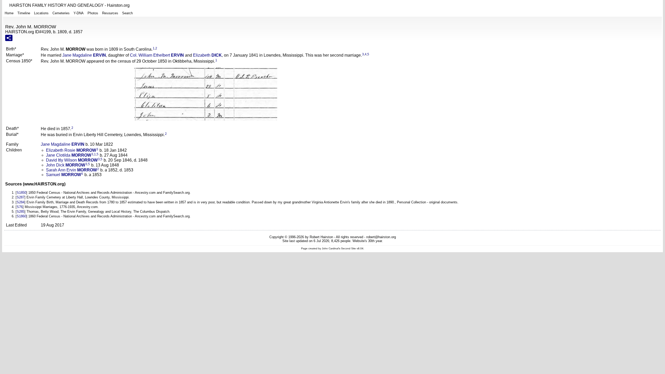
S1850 (21, 193)
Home (9, 13)
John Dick (65, 165)
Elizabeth (207, 55)
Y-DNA (79, 13)
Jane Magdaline (84, 55)
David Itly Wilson (72, 160)
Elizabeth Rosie (71, 150)
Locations (41, 13)
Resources (110, 13)
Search (127, 13)
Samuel (63, 174)
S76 (20, 207)
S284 (20, 202)
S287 (20, 197)
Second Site (348, 248)
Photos (93, 13)
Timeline (23, 13)
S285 (20, 211)
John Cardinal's (331, 248)
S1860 (21, 216)
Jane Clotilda (68, 155)
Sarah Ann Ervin (71, 170)
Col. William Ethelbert (157, 55)
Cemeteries (61, 13)
